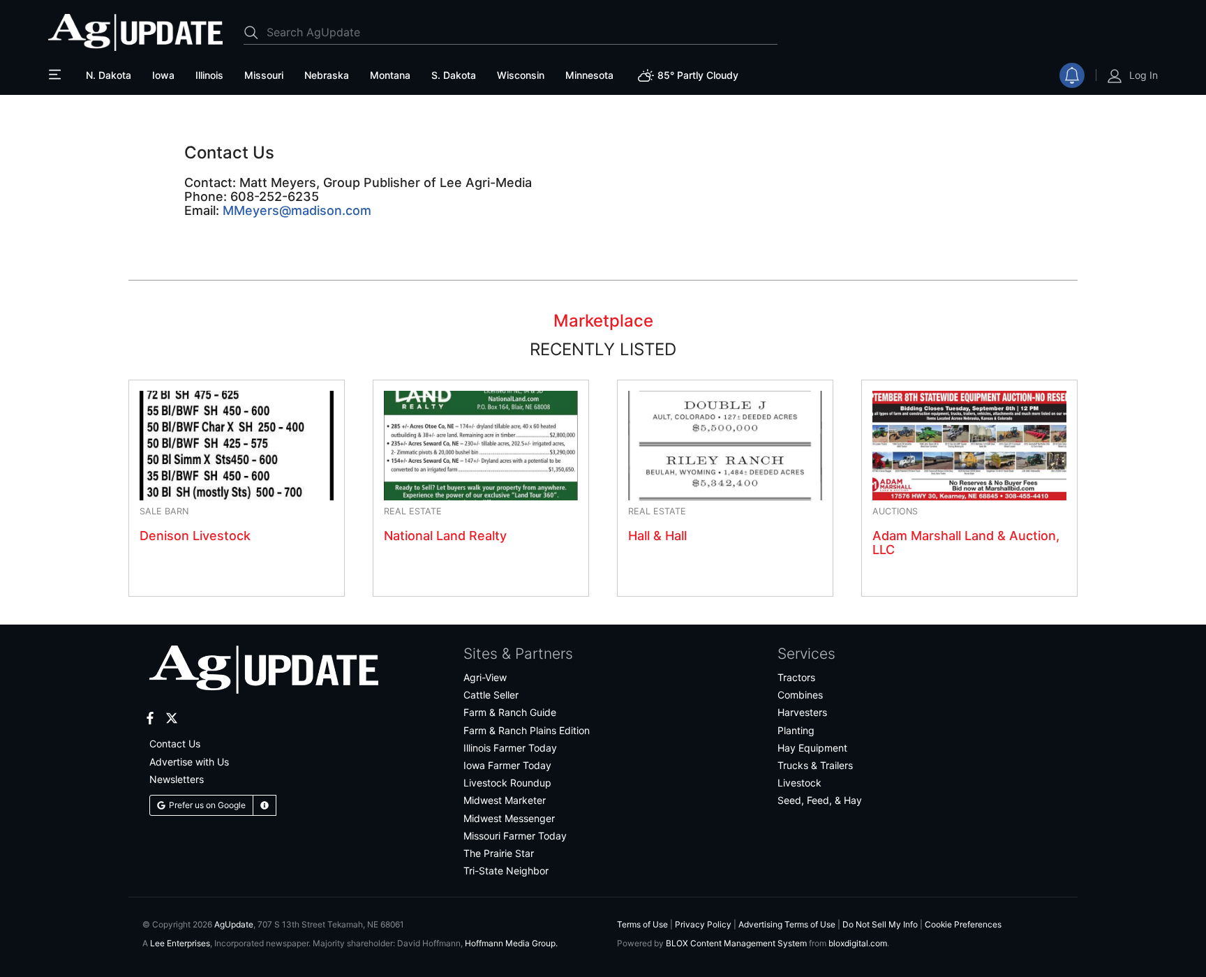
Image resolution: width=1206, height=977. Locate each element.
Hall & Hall (657, 535)
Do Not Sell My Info (880, 924)
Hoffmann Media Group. (511, 943)
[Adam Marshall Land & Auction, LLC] (969, 445)
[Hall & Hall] (725, 445)
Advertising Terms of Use (786, 924)
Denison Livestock (195, 535)
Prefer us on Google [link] (207, 805)
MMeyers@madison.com (297, 210)
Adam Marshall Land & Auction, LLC (965, 542)
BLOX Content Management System (736, 943)
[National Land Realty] (481, 445)
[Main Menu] (56, 75)
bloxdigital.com (857, 943)
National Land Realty (445, 535)
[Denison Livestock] (237, 445)
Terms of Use (642, 924)
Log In (1143, 75)
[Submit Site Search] (255, 32)
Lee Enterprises (180, 943)
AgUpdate (233, 924)
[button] (264, 805)
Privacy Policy (703, 924)
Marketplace (603, 321)
